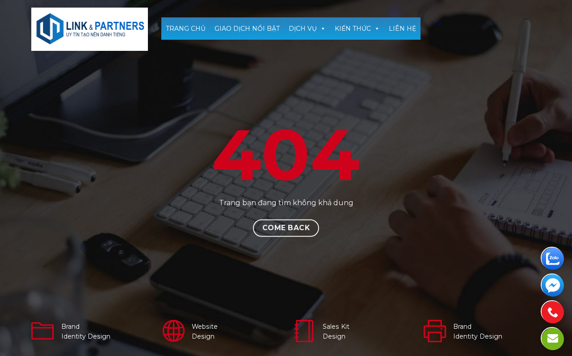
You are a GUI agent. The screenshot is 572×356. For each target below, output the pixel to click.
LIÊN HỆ (402, 29)
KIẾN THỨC (353, 29)
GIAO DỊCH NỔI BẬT (247, 29)
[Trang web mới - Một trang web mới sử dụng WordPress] (89, 29)
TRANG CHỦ (186, 29)
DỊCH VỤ (303, 29)
